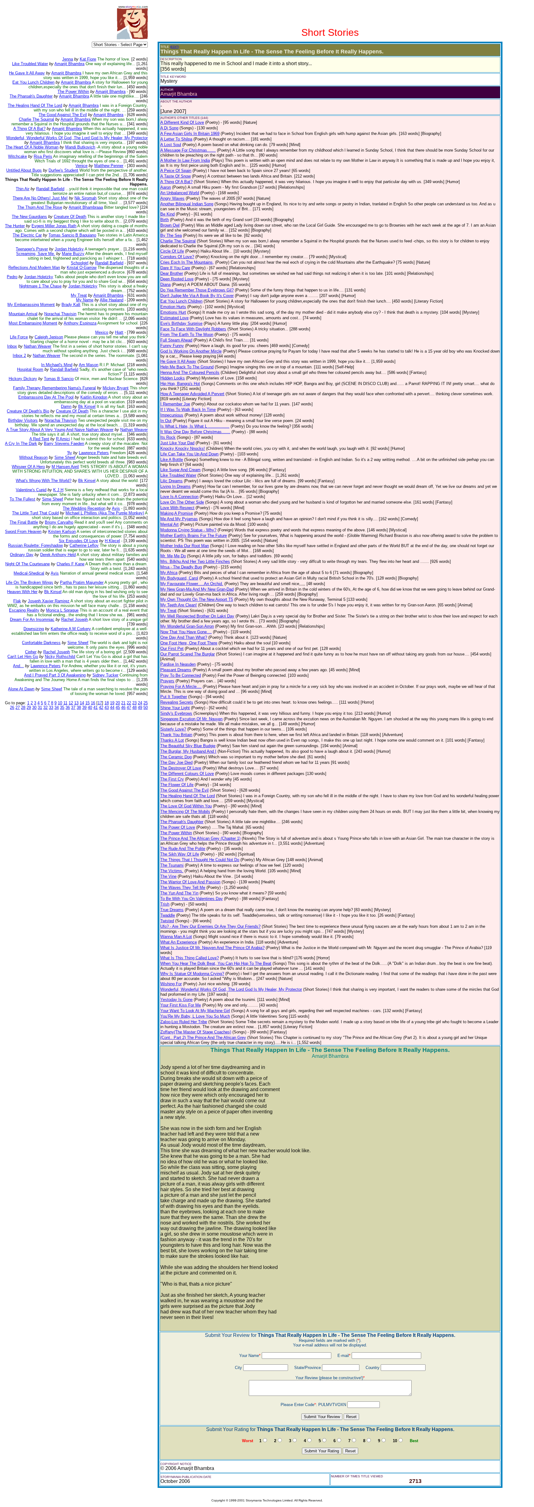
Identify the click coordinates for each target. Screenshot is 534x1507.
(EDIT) (174, 46)
